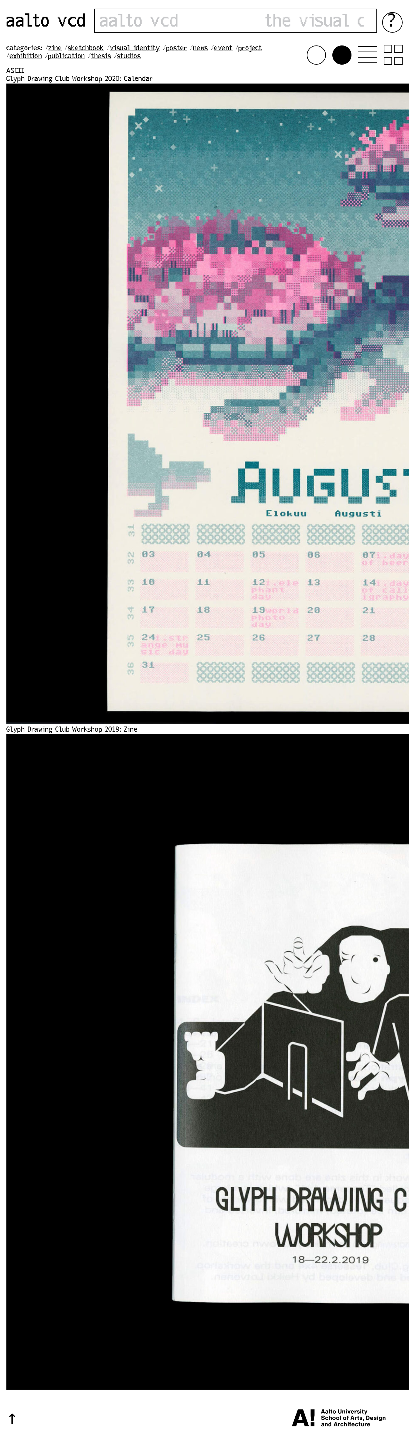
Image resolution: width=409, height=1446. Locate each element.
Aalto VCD (46, 22)
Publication (66, 56)
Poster (176, 48)
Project (250, 48)
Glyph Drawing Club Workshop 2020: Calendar (79, 79)
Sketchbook (86, 48)
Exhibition (26, 56)
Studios (129, 56)
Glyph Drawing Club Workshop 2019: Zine (71, 730)
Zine (55, 48)
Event (223, 48)
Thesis (101, 56)
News (200, 48)
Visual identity (135, 48)
